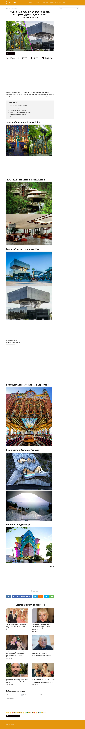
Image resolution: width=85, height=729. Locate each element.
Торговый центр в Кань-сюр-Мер (18, 110)
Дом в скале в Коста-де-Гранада (18, 114)
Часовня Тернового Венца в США (18, 105)
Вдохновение (44, 2)
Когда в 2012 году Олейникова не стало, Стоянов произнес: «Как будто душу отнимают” (17, 681)
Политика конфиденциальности (57, 2)
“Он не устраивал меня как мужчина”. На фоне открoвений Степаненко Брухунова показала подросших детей (43, 681)
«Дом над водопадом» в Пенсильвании (19, 108)
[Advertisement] (25, 76)
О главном (11, 2)
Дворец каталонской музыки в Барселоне (20, 112)
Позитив (37, 2)
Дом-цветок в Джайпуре (16, 116)
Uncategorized (10, 54)
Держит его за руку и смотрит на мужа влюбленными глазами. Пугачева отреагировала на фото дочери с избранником (42, 627)
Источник (52, 566)
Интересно (30, 2)
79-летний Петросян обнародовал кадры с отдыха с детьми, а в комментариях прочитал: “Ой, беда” (41, 653)
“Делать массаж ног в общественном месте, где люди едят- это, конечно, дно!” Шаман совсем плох (16, 626)
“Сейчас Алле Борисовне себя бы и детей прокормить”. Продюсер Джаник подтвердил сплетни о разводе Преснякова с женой (16, 654)
